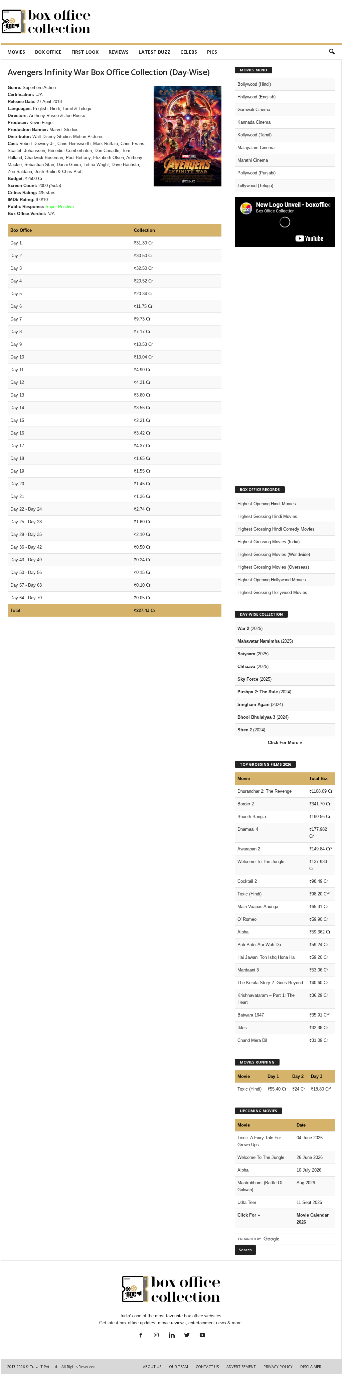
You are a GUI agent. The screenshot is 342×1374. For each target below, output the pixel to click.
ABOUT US (152, 1366)
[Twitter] (187, 1335)
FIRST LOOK (85, 52)
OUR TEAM (178, 1366)
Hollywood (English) (256, 96)
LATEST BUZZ (154, 52)
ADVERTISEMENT (241, 1366)
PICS (212, 52)
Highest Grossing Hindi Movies (267, 516)
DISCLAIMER (310, 1366)
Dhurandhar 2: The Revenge (264, 791)
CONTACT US (207, 1366)
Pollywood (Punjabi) (256, 172)
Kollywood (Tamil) (254, 134)
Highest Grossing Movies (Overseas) (273, 567)
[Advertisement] (220, 22)
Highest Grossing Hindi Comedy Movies (276, 529)
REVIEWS (119, 52)
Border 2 (245, 803)
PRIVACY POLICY (278, 1366)
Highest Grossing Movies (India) (268, 541)
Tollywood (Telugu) (255, 185)
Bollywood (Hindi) (254, 84)
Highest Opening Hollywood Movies (271, 579)
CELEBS (188, 52)
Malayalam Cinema (256, 147)
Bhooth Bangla (251, 816)
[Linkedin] (171, 1335)
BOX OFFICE (48, 52)
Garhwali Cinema (253, 109)
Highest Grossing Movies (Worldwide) (273, 554)
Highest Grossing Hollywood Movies (272, 592)
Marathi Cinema (252, 160)
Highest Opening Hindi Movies (266, 503)
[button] (331, 52)
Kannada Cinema (254, 122)
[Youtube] (202, 1335)
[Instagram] (156, 1335)
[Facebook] (141, 1335)
